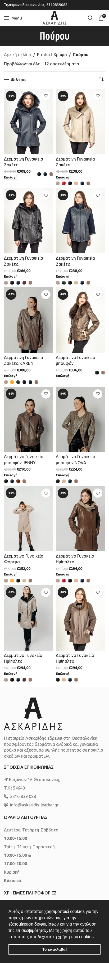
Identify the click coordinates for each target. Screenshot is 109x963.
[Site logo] (54, 17)
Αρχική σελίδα (17, 54)
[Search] (90, 18)
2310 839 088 (23, 796)
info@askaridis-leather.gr (34, 804)
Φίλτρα (18, 79)
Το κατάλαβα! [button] (54, 949)
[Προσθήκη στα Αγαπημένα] (46, 96)
